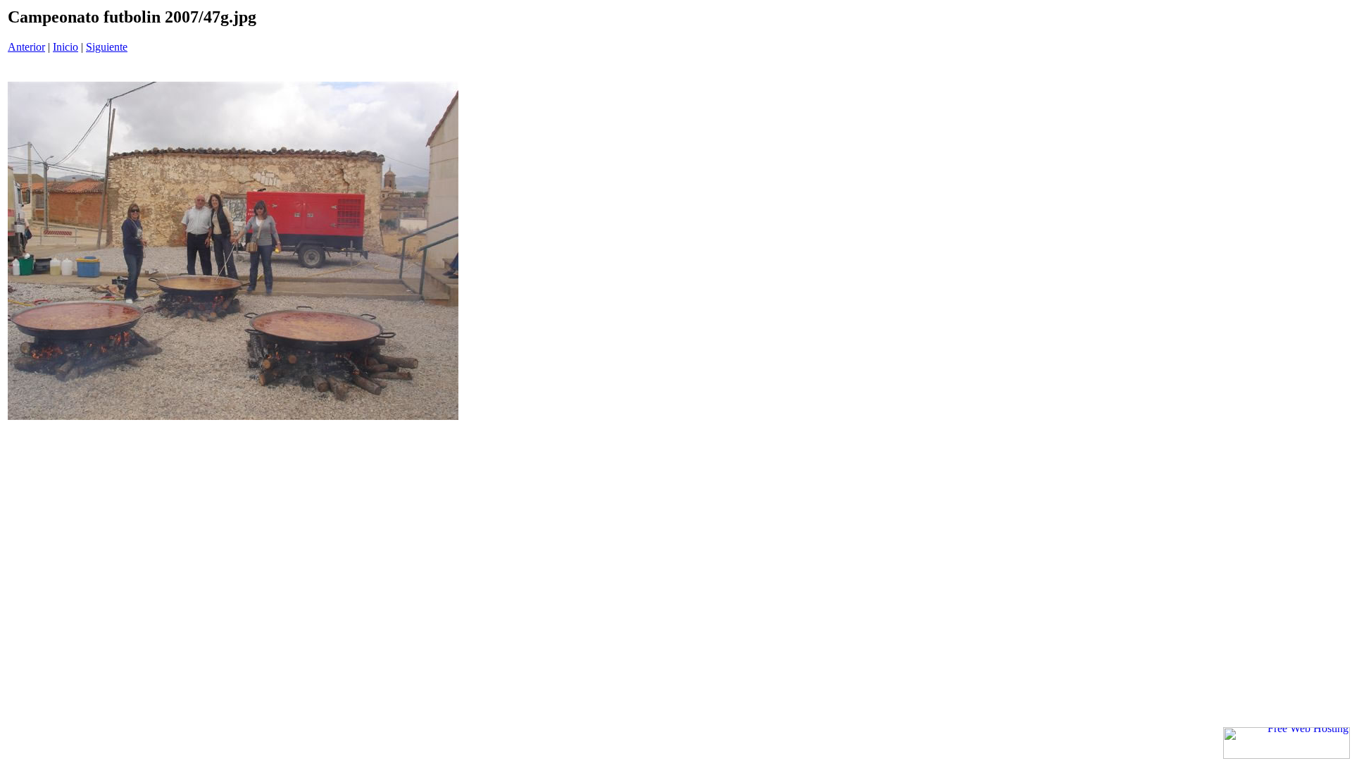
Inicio (65, 47)
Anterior (26, 47)
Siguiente (106, 47)
